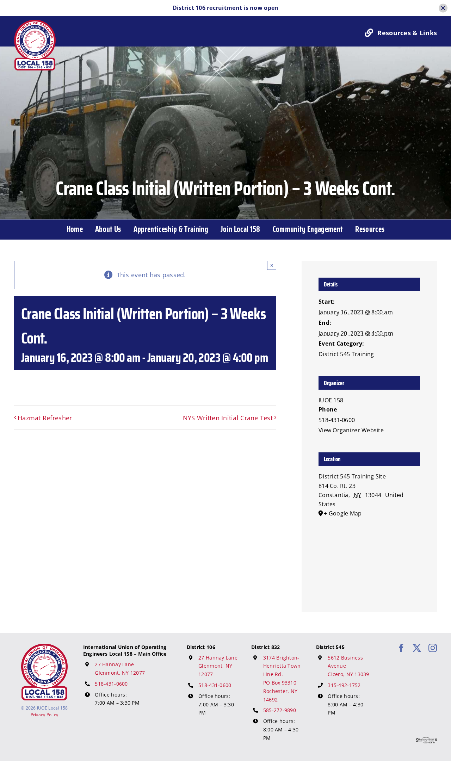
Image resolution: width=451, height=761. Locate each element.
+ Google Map (343, 513)
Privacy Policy (44, 715)
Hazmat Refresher (45, 418)
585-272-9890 (279, 710)
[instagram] (432, 648)
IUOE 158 (331, 400)
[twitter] (417, 648)
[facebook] (401, 648)
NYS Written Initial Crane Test (228, 418)
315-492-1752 (344, 685)
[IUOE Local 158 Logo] (44, 647)
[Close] (443, 8)
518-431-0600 (111, 683)
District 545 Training (346, 354)
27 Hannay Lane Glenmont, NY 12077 (217, 666)
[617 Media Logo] (426, 740)
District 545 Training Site (352, 476)
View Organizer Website (351, 430)
